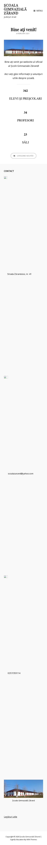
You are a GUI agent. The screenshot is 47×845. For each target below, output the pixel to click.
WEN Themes (32, 839)
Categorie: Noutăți (25, 156)
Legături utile (10, 816)
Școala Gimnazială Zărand (15, 9)
